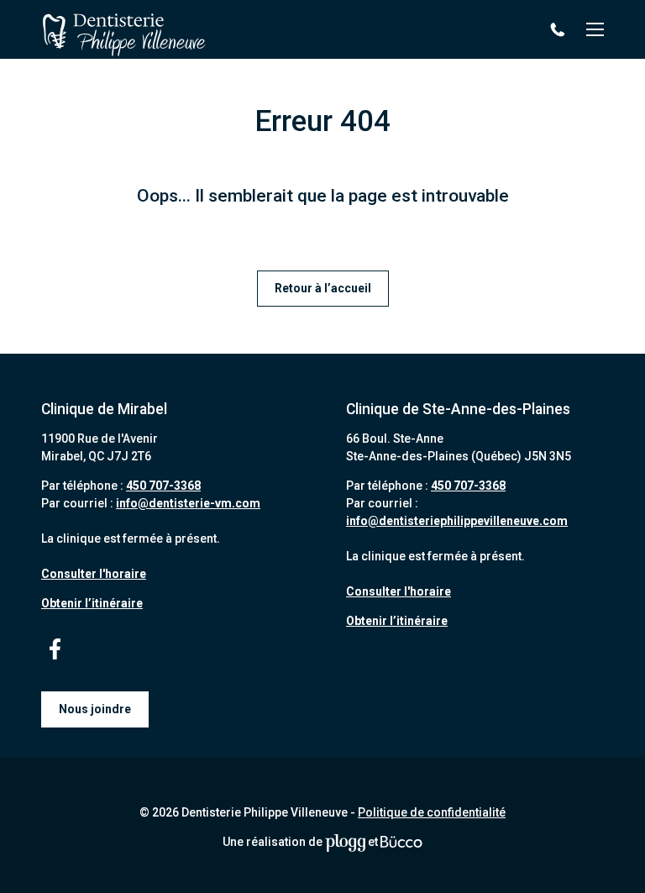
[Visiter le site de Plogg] (345, 841)
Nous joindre (95, 709)
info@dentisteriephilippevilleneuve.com (457, 521)
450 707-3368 (560, 30)
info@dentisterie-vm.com (188, 503)
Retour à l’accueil (323, 288)
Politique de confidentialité (432, 812)
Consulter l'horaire (93, 573)
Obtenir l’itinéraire (92, 603)
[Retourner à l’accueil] (124, 29)
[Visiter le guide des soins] (401, 841)
